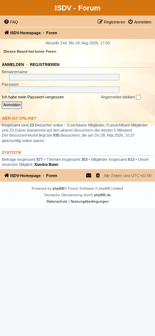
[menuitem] (11, 22)
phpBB (58, 188)
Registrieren (44, 64)
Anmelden (13, 64)
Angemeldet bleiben (118, 97)
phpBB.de (102, 195)
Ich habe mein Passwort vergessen (33, 97)
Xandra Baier (46, 164)
